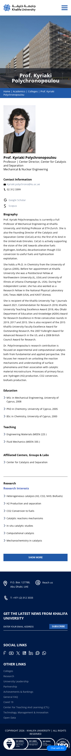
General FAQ (10, 697)
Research (8, 676)
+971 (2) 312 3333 (23, 597)
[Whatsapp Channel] (39, 654)
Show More (35, 557)
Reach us (47, 582)
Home (6, 91)
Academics (19, 91)
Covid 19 (8, 702)
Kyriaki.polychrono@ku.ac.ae (23, 184)
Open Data (9, 717)
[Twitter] (19, 654)
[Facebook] (6, 654)
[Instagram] (26, 654)
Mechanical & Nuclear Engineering (25, 169)
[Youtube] (12, 654)
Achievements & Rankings (18, 691)
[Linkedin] (32, 654)
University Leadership (16, 681)
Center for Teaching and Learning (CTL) (26, 707)
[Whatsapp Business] (45, 654)
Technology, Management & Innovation (25, 712)
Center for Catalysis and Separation (27, 462)
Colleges (33, 91)
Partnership (10, 686)
